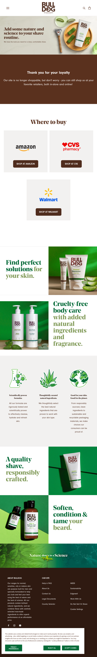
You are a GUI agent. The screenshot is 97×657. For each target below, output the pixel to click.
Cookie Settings (76, 609)
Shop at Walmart (48, 212)
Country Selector (48, 604)
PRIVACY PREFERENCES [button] (13, 648)
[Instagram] (14, 625)
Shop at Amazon (26, 164)
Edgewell (74, 594)
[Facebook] (8, 625)
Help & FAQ (47, 583)
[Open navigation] (7, 8)
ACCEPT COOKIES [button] (70, 648)
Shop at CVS (71, 164)
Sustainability (75, 588)
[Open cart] (89, 8)
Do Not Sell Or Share (78, 604)
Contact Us (46, 594)
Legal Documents (49, 599)
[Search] (84, 8)
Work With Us (75, 599)
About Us (45, 588)
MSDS (72, 583)
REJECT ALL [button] (52, 648)
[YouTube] (20, 625)
